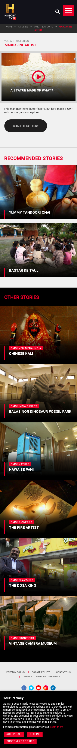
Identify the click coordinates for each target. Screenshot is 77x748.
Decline (35, 734)
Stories (23, 26)
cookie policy (41, 672)
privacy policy (15, 672)
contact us (63, 672)
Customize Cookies (20, 741)
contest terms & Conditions (41, 676)
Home (9, 26)
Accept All (14, 734)
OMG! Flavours (43, 26)
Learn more (56, 726)
